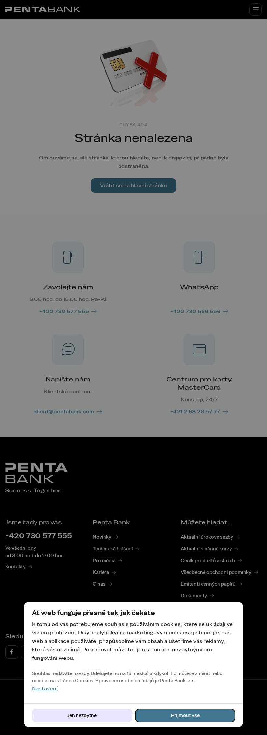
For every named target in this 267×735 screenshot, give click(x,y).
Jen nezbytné (82, 715)
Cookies (84, 681)
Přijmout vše (185, 715)
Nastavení (45, 688)
